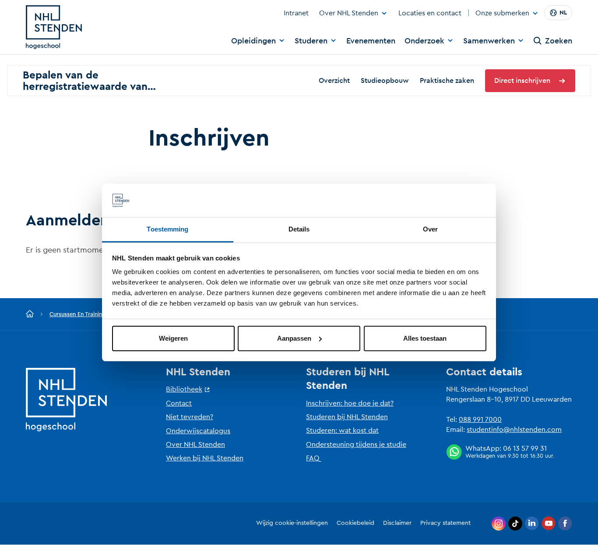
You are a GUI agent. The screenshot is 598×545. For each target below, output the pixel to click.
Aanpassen (294, 338)
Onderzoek (424, 41)
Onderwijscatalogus (198, 431)
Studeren (311, 41)
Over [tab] (430, 229)
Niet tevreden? (189, 416)
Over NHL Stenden (348, 13)
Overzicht (334, 80)
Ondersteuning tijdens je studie (356, 444)
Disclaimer (397, 523)
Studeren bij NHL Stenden (347, 416)
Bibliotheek (184, 389)
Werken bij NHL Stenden (204, 458)
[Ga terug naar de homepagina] (30, 314)
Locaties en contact (429, 13)
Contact (179, 403)
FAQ (313, 458)
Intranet (296, 13)
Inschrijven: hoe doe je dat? (350, 403)
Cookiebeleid (355, 523)
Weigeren (173, 338)
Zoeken (558, 41)
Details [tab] (299, 229)
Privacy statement (445, 523)
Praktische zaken (447, 80)
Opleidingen (253, 41)
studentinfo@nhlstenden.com (514, 429)
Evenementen (370, 41)
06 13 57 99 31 (525, 448)
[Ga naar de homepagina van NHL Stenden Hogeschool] (54, 27)
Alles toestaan (425, 338)
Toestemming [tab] (167, 229)
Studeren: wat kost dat (342, 430)
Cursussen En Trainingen (80, 314)
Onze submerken (502, 14)
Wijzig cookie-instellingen (292, 523)
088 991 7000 (480, 419)
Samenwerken (489, 41)
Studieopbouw (385, 80)
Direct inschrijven (522, 80)
